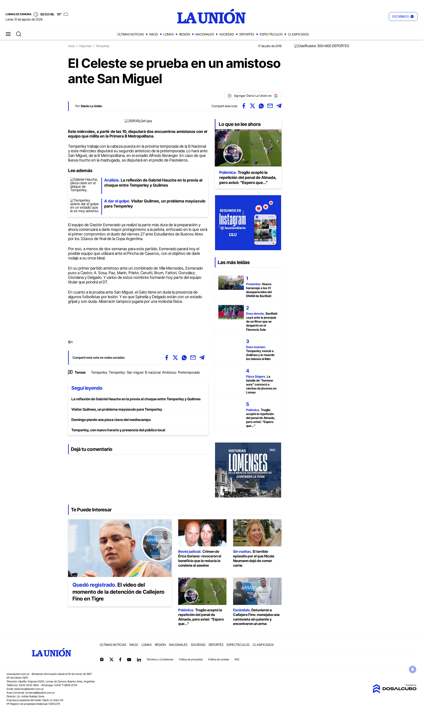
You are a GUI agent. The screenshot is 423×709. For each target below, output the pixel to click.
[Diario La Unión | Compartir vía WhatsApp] (261, 105)
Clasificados (298, 34)
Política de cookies (218, 659)
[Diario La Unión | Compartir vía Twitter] (252, 105)
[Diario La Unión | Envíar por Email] (270, 105)
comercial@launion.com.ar (40, 692)
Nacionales (204, 34)
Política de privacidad (191, 659)
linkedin (139, 659)
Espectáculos (271, 34)
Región (184, 34)
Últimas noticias (130, 34)
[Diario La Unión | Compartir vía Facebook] (243, 105)
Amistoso (169, 372)
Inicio (153, 34)
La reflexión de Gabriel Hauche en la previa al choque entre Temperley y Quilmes (135, 399)
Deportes (246, 34)
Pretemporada (189, 372)
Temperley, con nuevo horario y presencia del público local (118, 430)
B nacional (153, 372)
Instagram (102, 659)
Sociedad (226, 34)
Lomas (168, 34)
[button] (403, 16)
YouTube (129, 659)
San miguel (135, 372)
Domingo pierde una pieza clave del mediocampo (111, 419)
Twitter (111, 659)
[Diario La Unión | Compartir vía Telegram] (279, 105)
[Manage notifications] (412, 669)
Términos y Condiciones (160, 659)
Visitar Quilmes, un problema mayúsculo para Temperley (116, 409)
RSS (237, 659)
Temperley (99, 372)
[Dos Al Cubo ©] (394, 692)
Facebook (120, 659)
